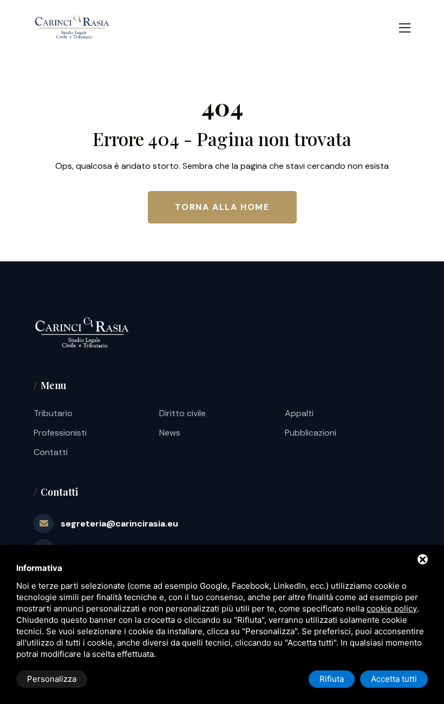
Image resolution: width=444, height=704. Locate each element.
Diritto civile (182, 413)
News (169, 432)
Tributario (53, 413)
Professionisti (60, 432)
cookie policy (392, 608)
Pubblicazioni (310, 432)
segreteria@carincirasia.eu (119, 523)
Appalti (299, 413)
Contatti (51, 452)
